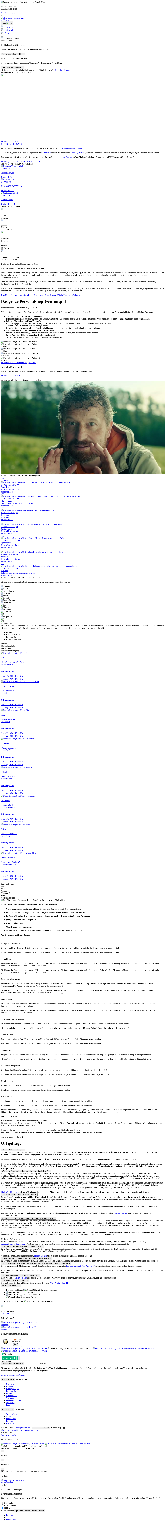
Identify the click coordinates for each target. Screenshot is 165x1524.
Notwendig (8, 1503)
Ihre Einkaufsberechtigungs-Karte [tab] (14, 1116)
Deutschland (10, 27)
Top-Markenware (50, 148)
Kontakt (9, 1386)
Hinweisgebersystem (14, 1423)
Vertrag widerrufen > (23, 1428)
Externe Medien (10, 1505)
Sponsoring (10, 1402)
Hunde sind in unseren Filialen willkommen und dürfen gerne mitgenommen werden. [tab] (35, 1085)
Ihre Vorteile (11, 1391)
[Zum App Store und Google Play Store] (19, 1430)
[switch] (15, 1344)
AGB (8, 1416)
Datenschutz (11, 1419)
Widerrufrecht (11, 1414)
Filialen (9, 1393)
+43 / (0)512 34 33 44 (59, 1283)
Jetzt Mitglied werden (10, 376)
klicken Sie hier (40, 1256)
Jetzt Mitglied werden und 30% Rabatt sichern (20, 161)
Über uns (10, 1384)
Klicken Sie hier (121, 1213)
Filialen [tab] (9, 632)
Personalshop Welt (13, 1400)
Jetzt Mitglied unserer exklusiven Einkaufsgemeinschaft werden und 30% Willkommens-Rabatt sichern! (43, 295)
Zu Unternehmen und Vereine (13, 1375)
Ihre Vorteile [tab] (11, 637)
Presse (8, 1405)
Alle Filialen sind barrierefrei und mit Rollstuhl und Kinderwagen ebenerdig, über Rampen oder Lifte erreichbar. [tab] (46, 1101)
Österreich (9, 30)
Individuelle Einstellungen (34, 1511)
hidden (7, 1508)
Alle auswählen (7, 1510)
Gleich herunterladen (9, 13)
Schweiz (8, 33)
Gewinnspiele (11, 1396)
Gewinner (10, 1398)
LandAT (7, 24)
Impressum (10, 1421)
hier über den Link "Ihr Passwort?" (80, 1266)
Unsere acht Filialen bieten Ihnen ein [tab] (29, 904)
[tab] (82, 666)
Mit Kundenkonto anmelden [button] (12, 54)
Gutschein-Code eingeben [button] (11, 67)
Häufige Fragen (12, 1389)
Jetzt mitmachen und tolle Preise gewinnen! (18, 362)
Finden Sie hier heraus (10, 1192)
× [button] (1, 15)
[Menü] (20, 1338)
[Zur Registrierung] (43, 137)
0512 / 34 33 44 (7, 1314)
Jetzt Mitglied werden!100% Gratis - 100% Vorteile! (13, 143)
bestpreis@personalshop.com (13, 1244)
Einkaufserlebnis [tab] (13, 635)
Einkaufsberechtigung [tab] (15, 639)
